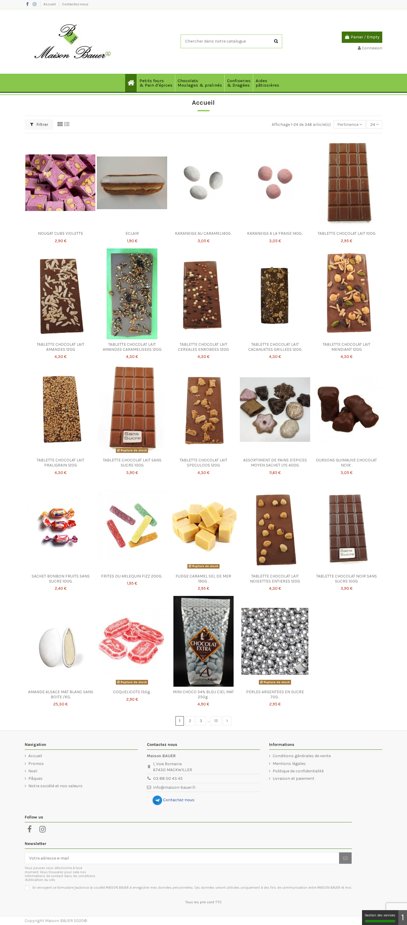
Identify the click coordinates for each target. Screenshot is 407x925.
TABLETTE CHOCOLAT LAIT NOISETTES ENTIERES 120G (275, 579)
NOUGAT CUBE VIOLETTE (60, 233)
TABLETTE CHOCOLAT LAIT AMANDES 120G (60, 347)
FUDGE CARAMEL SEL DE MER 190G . (203, 579)
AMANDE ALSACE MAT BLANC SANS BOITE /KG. (60, 694)
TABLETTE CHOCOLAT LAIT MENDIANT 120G (346, 347)
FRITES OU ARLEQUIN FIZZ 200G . (132, 576)
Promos (36, 763)
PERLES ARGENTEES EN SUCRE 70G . (275, 694)
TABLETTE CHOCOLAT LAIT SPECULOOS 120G (203, 463)
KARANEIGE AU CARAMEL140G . (203, 233)
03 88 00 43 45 (168, 778)
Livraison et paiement (293, 778)
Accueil (50, 4)
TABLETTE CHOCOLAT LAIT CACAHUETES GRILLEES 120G (275, 347)
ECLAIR (132, 233)
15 (216, 720)
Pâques (35, 778)
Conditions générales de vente (302, 755)
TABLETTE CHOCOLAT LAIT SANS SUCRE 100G (132, 463)
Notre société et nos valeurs (55, 785)
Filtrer (41, 124)
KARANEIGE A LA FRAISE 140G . (275, 233)
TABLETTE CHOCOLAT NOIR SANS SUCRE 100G (346, 579)
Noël (32, 771)
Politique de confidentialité (298, 771)
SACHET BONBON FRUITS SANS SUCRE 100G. (61, 579)
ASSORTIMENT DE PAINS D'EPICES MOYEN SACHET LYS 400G (275, 463)
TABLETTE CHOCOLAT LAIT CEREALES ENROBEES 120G (203, 347)
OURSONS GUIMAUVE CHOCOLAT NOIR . (346, 463)
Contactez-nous (75, 4)
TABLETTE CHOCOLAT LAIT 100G (346, 233)
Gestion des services (380, 915)
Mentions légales (289, 763)
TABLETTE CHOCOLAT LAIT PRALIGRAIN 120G (60, 463)
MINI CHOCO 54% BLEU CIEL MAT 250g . (203, 694)
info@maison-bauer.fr (174, 787)
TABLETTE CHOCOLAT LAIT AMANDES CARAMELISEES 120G (132, 347)
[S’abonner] (345, 858)
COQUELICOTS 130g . (132, 691)
